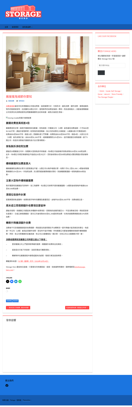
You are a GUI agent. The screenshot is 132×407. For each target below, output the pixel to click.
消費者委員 (10, 106)
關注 (101, 73)
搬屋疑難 (11, 101)
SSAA (102, 91)
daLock (107, 94)
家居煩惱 (9, 301)
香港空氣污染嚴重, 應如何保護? (18, 308)
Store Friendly (117, 94)
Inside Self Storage (113, 91)
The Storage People (105, 97)
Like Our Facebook (107, 36)
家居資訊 (15, 27)
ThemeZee (26, 400)
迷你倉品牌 (26, 27)
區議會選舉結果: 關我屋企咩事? (76, 308)
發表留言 (21, 101)
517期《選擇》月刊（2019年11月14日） (33, 261)
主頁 (6, 27)
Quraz (100, 94)
